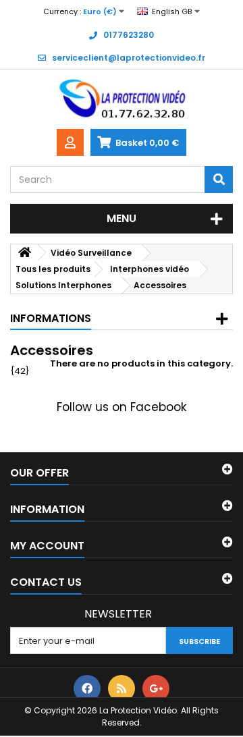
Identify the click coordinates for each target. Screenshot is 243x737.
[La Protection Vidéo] (121, 99)
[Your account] (70, 142)
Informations (50, 318)
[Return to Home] (24, 252)
